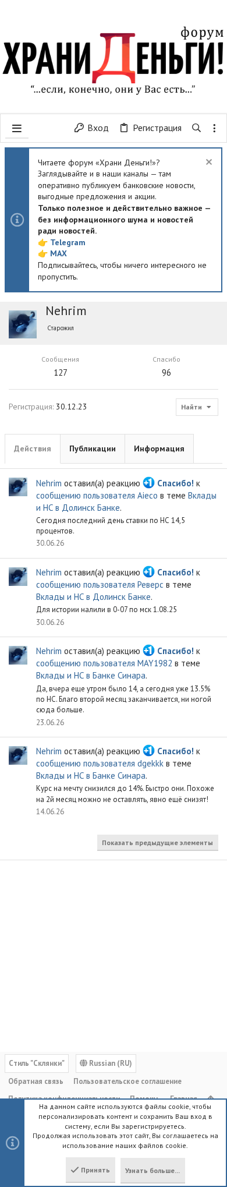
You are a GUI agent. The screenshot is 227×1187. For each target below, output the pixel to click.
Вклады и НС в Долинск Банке (93, 596)
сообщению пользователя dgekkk (100, 763)
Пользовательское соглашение (127, 1081)
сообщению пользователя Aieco (97, 495)
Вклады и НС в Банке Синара (91, 675)
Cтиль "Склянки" (37, 1063)
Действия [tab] (32, 448)
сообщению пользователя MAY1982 (104, 663)
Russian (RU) (109, 1063)
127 (61, 372)
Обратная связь (35, 1081)
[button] (17, 128)
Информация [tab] (159, 448)
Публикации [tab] (92, 448)
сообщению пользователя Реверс (100, 584)
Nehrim (49, 483)
